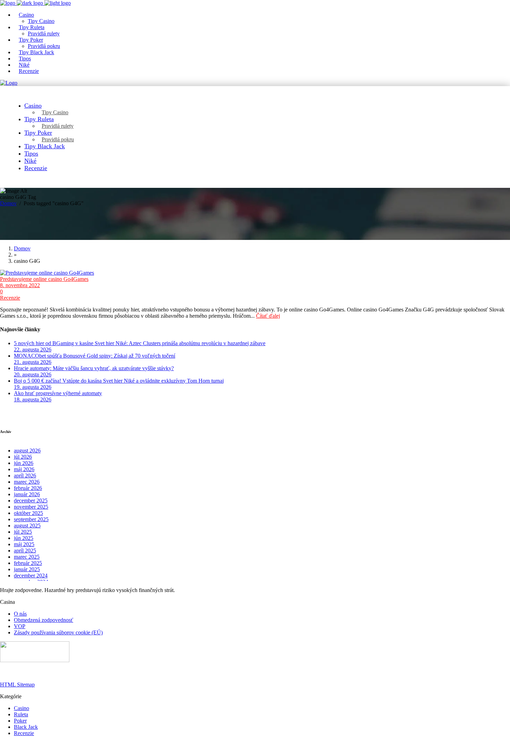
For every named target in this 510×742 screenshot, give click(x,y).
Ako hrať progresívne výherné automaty (58, 393)
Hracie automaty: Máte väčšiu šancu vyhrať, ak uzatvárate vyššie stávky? (94, 368)
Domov (8, 203)
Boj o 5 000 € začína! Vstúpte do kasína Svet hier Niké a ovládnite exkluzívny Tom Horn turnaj (119, 381)
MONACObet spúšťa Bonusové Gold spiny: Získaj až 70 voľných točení (94, 356)
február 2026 (28, 488)
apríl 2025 (25, 550)
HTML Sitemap (17, 684)
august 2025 (27, 525)
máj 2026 (24, 469)
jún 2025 (23, 538)
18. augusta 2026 (32, 399)
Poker (20, 721)
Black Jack (26, 727)
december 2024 (31, 575)
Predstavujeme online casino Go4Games (44, 279)
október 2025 (28, 513)
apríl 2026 (25, 475)
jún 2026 (23, 463)
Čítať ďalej (268, 316)
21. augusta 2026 (32, 362)
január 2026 (27, 494)
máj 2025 (24, 544)
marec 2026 (27, 482)
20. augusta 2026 (32, 374)
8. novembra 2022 (20, 285)
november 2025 (31, 507)
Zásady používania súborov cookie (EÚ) (58, 632)
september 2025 (31, 519)
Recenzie (10, 298)
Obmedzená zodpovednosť (43, 620)
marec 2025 (27, 557)
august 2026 (27, 450)
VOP (19, 626)
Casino (21, 708)
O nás (20, 614)
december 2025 (31, 500)
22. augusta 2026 (32, 349)
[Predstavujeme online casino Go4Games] (255, 273)
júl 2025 (23, 532)
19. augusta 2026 (32, 387)
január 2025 (27, 569)
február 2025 (28, 563)
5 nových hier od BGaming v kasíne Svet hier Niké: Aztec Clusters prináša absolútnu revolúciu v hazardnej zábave (139, 343)
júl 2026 (23, 457)
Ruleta (21, 714)
